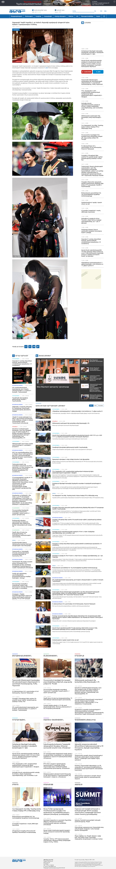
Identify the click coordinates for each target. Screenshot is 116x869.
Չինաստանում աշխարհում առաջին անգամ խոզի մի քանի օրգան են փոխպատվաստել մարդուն (88, 777)
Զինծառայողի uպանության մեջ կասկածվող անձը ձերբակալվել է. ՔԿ (91, 117)
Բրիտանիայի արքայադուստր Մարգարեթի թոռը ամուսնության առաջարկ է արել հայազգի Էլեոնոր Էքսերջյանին (89, 829)
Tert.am (17, 11)
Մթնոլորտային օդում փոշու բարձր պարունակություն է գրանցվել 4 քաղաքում (22, 445)
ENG (105, 11)
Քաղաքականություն (17, 385)
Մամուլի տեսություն (53, 720)
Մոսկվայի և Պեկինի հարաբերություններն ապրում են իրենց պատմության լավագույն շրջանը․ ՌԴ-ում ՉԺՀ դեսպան (22, 596)
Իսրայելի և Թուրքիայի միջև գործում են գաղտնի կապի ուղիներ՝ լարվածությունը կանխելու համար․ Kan (92, 158)
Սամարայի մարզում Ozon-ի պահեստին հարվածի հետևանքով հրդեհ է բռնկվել (91, 231)
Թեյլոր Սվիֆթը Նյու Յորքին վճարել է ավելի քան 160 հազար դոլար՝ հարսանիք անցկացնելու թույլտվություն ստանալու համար (89, 837)
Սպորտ (14, 540)
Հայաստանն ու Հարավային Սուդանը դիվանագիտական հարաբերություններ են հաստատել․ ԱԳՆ (20, 553)
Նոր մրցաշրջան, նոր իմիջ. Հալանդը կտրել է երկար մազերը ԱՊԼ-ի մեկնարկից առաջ (92, 127)
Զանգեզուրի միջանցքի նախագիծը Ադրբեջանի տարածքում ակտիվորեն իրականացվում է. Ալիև (92, 52)
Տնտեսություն (16, 508)
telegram (33, 346)
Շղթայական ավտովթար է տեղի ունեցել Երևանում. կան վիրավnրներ (70, 459)
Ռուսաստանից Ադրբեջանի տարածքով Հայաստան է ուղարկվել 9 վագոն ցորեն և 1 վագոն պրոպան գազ (21, 512)
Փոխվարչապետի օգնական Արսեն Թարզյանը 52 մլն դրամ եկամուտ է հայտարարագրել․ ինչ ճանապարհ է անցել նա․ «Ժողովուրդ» (57, 775)
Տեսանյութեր (45, 356)
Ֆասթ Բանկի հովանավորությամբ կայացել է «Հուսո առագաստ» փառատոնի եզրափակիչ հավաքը (56, 831)
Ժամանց (15, 29)
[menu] (104, 16)
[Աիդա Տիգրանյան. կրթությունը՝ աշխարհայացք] (58, 371)
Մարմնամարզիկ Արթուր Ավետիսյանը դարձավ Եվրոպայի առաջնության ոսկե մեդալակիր (22, 544)
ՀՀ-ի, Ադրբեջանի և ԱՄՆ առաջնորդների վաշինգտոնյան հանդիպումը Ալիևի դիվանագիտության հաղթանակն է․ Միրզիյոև (91, 93)
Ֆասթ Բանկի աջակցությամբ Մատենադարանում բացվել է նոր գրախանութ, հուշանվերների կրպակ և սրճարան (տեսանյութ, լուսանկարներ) (56, 811)
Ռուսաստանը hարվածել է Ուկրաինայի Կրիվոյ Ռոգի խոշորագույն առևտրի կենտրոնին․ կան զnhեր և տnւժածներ (22, 586)
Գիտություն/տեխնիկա (85, 720)
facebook (26, 346)
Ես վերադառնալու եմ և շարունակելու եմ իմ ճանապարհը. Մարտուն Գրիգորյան (91, 147)
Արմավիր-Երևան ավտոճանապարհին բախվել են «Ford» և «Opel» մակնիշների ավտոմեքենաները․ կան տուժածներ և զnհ (92, 106)
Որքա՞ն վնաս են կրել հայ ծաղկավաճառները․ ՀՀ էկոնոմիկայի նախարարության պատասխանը (21, 534)
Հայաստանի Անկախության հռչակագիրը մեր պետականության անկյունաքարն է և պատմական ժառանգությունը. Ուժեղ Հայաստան (92, 82)
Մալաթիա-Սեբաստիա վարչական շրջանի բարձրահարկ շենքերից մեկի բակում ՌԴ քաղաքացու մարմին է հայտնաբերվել (92, 184)
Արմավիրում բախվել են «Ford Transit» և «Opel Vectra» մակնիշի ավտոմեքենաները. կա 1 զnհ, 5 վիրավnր (91, 221)
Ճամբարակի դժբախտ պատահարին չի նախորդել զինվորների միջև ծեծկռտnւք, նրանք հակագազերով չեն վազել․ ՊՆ (22, 523)
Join (99, 71)
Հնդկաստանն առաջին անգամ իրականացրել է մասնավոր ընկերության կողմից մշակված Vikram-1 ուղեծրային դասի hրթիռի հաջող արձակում (89, 758)
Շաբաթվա (100, 405)
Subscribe (87, 71)
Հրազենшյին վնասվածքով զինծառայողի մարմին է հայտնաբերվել (20, 399)
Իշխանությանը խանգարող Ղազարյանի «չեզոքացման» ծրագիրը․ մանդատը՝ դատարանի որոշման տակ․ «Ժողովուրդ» (56, 746)
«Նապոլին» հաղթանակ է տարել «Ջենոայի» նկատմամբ (90, 211)
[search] (95, 11)
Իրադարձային (16, 358)
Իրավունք (14, 426)
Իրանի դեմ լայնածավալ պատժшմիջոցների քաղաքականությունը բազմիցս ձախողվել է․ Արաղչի (21, 576)
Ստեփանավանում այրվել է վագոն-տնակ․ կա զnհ (91, 203)
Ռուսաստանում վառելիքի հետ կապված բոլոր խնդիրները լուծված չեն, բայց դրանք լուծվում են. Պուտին (91, 137)
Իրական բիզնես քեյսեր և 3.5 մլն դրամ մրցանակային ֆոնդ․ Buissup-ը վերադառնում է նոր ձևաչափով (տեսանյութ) (57, 707)
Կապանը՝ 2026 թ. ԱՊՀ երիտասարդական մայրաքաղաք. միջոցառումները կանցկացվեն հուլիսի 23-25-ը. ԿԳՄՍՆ (56, 840)
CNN (46, 67)
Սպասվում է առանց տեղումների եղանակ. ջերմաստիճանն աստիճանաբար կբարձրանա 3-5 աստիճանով (91, 241)
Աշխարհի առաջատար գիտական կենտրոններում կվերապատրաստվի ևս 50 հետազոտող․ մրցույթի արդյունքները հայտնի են (89, 746)
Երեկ (95, 405)
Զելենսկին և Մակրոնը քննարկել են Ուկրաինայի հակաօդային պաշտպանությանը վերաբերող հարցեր (22, 409)
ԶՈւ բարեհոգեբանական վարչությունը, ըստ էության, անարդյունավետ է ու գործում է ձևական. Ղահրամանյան (21, 390)
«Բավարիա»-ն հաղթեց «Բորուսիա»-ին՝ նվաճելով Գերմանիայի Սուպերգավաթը (24, 831)
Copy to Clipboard (37, 346)
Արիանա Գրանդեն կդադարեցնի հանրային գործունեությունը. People (87, 820)
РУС (101, 11)
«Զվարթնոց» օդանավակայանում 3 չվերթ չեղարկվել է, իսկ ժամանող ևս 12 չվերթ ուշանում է (92, 264)
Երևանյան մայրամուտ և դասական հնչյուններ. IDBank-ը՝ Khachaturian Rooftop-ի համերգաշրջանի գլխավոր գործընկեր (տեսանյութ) (57, 822)
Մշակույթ (48, 784)
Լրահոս (88, 23)
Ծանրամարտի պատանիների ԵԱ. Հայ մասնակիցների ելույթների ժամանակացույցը (91, 194)
